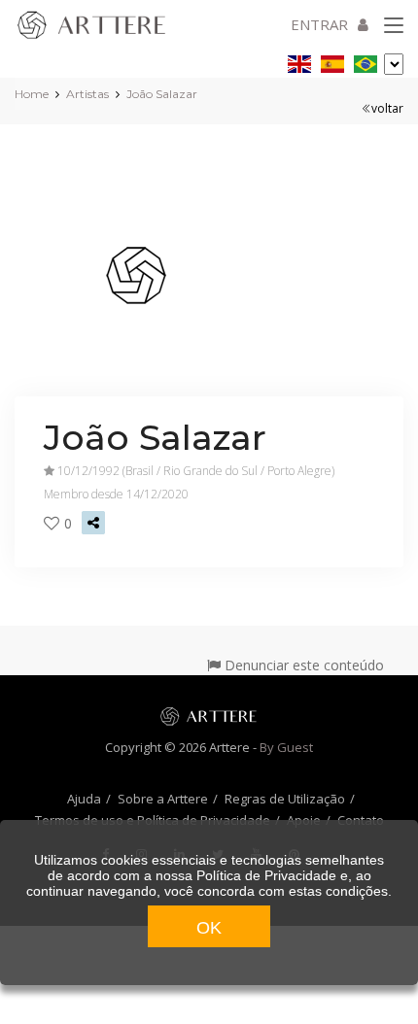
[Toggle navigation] (393, 26)
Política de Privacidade (266, 875)
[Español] (332, 61)
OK (209, 928)
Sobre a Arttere (163, 798)
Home (32, 93)
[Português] (365, 61)
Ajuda (84, 798)
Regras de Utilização (285, 798)
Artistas (87, 93)
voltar (387, 108)
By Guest (286, 747)
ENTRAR (319, 24)
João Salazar (161, 93)
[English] (299, 61)
